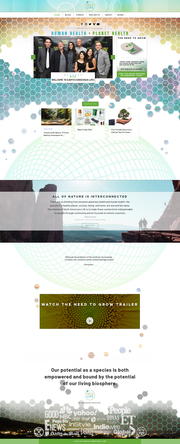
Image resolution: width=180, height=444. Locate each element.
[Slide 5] (86, 238)
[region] (90, 311)
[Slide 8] (88, 238)
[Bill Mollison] (81, 267)
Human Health (48, 129)
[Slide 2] (90, 238)
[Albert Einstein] (96, 267)
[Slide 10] (98, 267)
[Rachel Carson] (89, 267)
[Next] (144, 65)
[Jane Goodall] (87, 267)
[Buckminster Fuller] (83, 267)
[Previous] (120, 65)
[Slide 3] (84, 238)
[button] (89, 320)
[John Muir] (85, 267)
